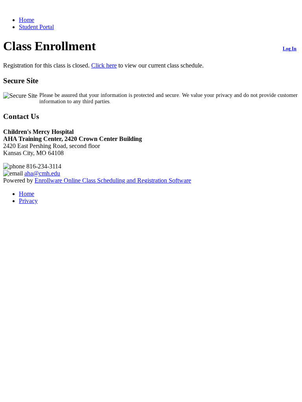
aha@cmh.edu (42, 173)
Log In (289, 48)
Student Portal (36, 27)
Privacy (28, 200)
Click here (104, 65)
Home (26, 19)
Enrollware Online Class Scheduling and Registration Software (113, 180)
